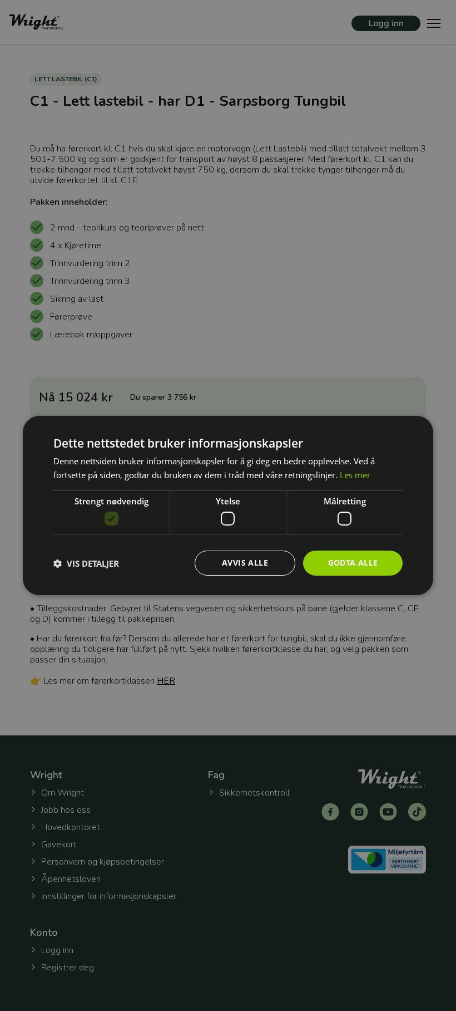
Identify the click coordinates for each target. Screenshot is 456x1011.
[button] (86, 563)
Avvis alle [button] (245, 562)
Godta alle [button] (353, 562)
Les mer (355, 474)
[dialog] (228, 505)
